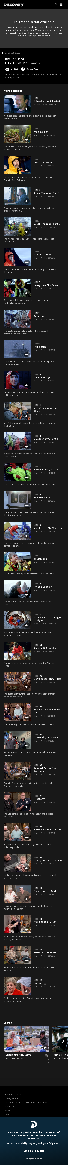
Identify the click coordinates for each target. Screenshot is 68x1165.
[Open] (61, 4)
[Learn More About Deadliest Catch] (48, 1061)
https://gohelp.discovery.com (36, 35)
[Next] (63, 1041)
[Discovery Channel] (14, 5)
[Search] (54, 4)
